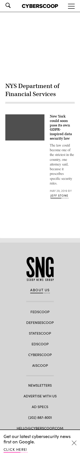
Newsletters (40, 385)
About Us (40, 290)
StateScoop (40, 333)
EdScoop (40, 344)
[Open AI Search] (14, 5)
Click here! (15, 449)
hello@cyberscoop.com (40, 428)
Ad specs (40, 406)
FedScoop (40, 311)
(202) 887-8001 (40, 417)
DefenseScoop (40, 322)
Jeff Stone (59, 195)
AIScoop (40, 365)
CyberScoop (40, 354)
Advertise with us (40, 396)
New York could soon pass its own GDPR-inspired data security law (61, 127)
